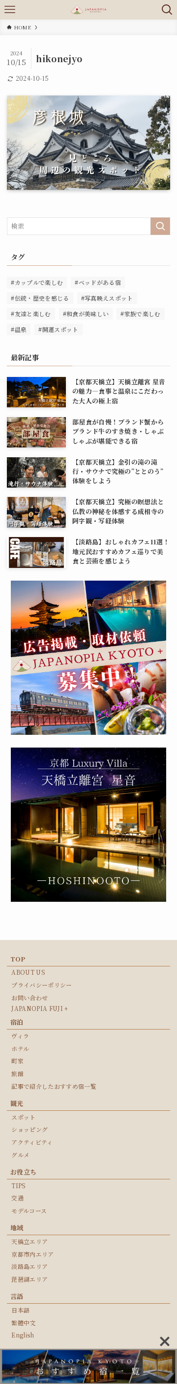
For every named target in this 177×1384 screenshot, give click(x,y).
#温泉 (19, 329)
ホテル (20, 1048)
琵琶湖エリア (29, 1279)
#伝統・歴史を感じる (40, 298)
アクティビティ (32, 1142)
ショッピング (29, 1129)
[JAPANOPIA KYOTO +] (88, 10)
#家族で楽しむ (140, 313)
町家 (17, 1060)
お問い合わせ (29, 997)
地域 (17, 1227)
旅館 (17, 1073)
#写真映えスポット (107, 298)
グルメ (20, 1154)
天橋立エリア (29, 1241)
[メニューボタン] (10, 10)
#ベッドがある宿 (98, 282)
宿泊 (17, 1022)
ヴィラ (20, 1036)
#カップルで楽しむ (37, 282)
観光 (17, 1103)
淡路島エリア (29, 1266)
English (22, 1335)
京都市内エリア (32, 1254)
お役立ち (23, 1171)
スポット (23, 1117)
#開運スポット (58, 329)
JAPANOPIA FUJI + (39, 1008)
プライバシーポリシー (41, 985)
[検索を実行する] (160, 226)
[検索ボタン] (167, 10)
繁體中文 (23, 1322)
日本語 (20, 1310)
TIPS (18, 1185)
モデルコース (29, 1210)
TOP (17, 958)
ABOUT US (28, 972)
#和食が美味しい (86, 313)
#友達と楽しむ (31, 313)
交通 (17, 1198)
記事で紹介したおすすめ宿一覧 (53, 1086)
